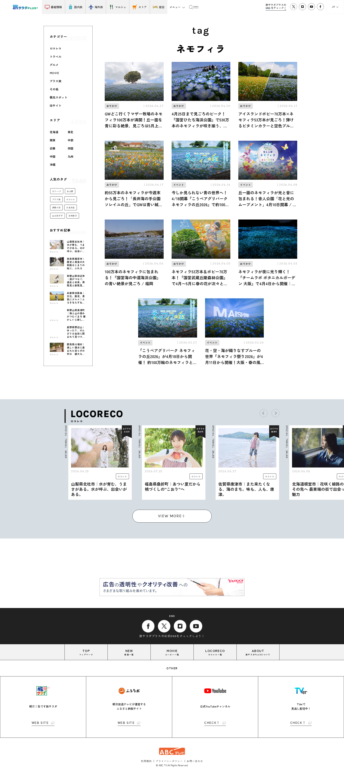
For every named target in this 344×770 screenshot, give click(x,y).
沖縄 (53, 165)
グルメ (54, 65)
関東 (53, 140)
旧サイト (56, 105)
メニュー (175, 7)
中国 (53, 156)
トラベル (56, 57)
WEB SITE (40, 723)
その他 (54, 89)
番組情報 (56, 7)
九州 (71, 156)
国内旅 (78, 7)
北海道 (54, 132)
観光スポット (58, 97)
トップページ (86, 652)
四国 (71, 148)
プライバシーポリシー (169, 761)
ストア (142, 7)
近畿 (53, 148)
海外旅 (99, 7)
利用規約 (146, 761)
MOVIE (54, 73)
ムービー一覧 (172, 652)
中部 (71, 140)
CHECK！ (212, 723)
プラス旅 (56, 81)
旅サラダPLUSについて (258, 652)
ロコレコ (56, 48)
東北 (71, 132)
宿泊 (161, 7)
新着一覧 (129, 652)
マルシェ (120, 7)
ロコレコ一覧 (215, 652)
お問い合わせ (195, 761)
